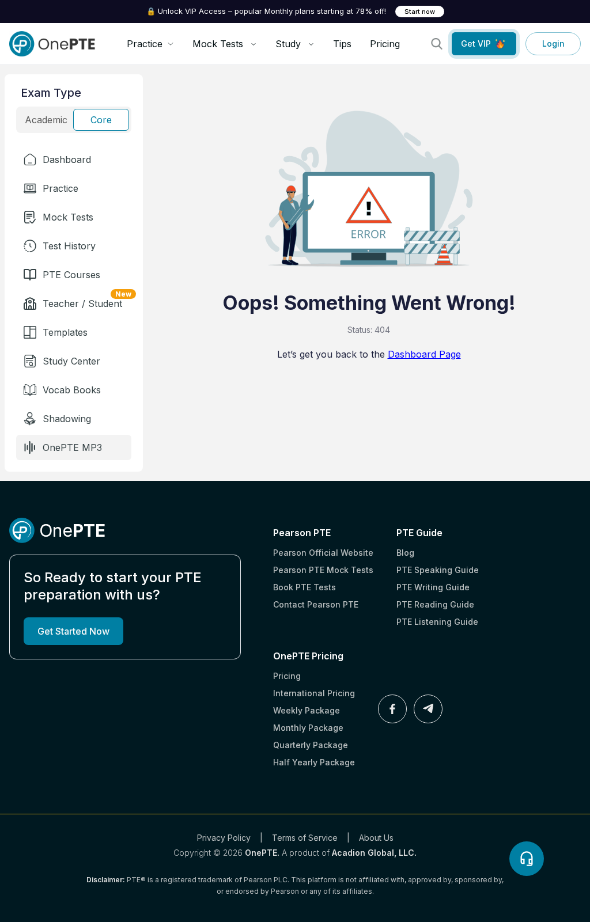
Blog (405, 552)
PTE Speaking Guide (437, 570)
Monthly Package (308, 728)
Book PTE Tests (304, 587)
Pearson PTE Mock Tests (323, 570)
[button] (73, 159)
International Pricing (314, 693)
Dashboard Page (424, 354)
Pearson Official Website (323, 552)
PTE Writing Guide (433, 587)
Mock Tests (217, 44)
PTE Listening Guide (437, 622)
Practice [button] (144, 44)
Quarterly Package (310, 745)
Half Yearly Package (314, 762)
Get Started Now (73, 631)
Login (553, 43)
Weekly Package (306, 710)
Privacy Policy (224, 838)
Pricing (385, 44)
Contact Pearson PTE (315, 604)
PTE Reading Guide (435, 604)
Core (101, 120)
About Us (376, 838)
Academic (46, 120)
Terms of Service (305, 838)
